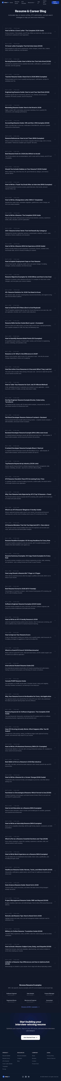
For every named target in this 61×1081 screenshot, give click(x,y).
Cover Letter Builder (7, 1063)
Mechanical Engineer (30, 1001)
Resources (31, 2)
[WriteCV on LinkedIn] (26, 1076)
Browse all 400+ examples (30, 1007)
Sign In (39, 2)
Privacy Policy (50, 1055)
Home (11, 2)
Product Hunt (35, 1063)
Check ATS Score (44, 2)
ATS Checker (23, 2)
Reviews (34, 1058)
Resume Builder (6, 1055)
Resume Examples (21, 1055)
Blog (18, 1061)
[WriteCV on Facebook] (28, 1076)
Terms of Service (51, 1058)
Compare (19, 1058)
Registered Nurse (11, 1001)
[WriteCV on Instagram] (23, 1076)
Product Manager (49, 994)
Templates (5, 1066)
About (33, 1055)
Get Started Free (29, 1037)
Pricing (4, 1069)
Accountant (49, 1001)
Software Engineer (11, 994)
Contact (34, 1061)
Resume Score (17, 2)
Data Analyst (30, 994)
